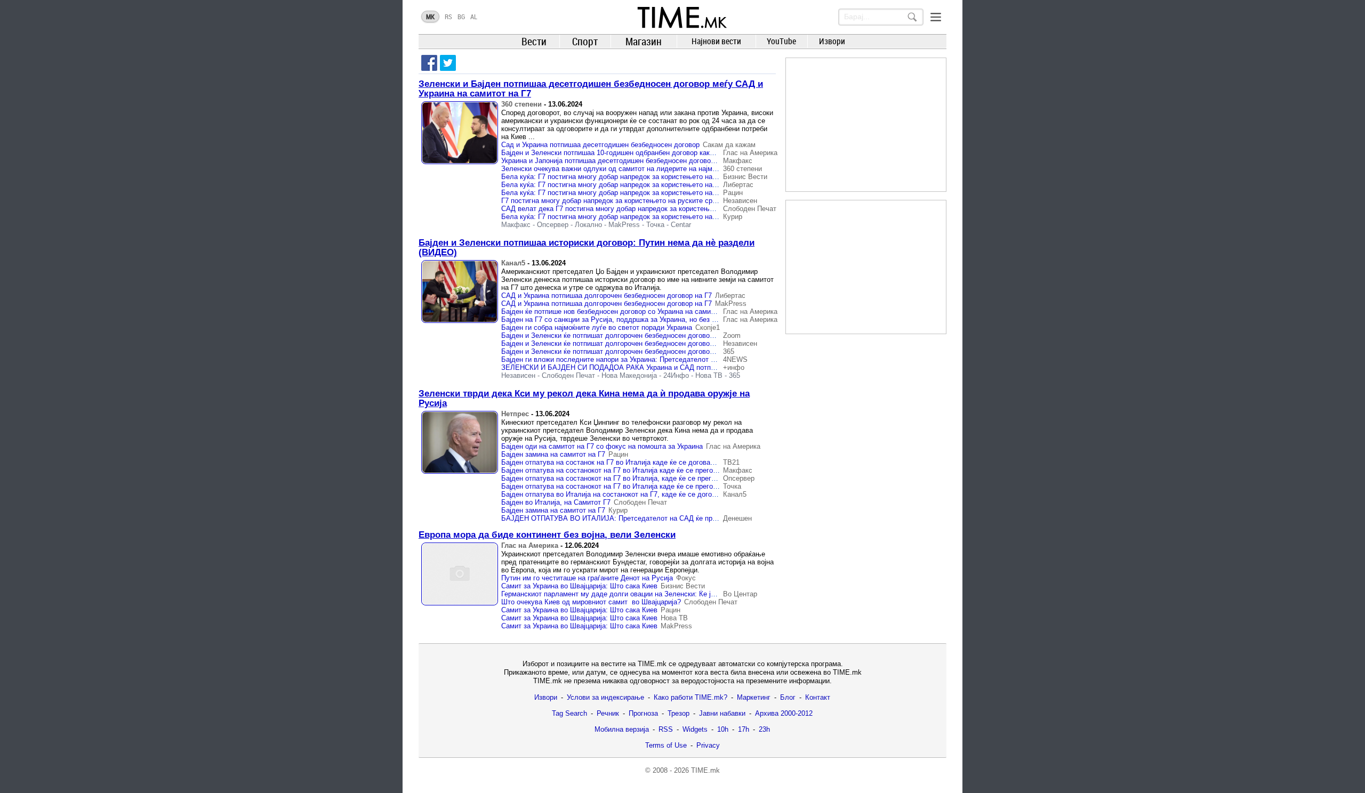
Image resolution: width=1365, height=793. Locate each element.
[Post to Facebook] (429, 63)
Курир (732, 217)
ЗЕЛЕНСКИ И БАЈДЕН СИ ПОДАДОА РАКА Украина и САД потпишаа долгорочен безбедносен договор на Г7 (679, 367)
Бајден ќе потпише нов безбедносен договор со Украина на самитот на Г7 (620, 311)
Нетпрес (515, 414)
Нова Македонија (629, 375)
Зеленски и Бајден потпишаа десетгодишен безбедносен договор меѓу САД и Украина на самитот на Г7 (591, 89)
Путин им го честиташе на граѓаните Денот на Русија (587, 578)
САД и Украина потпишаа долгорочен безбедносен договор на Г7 (606, 296)
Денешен (737, 518)
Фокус (686, 578)
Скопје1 (707, 327)
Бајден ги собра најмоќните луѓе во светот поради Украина (596, 327)
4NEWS (735, 359)
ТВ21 (731, 462)
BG (461, 16)
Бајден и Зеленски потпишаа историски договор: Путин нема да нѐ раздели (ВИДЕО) (586, 247)
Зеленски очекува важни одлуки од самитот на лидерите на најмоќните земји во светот (643, 169)
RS (448, 16)
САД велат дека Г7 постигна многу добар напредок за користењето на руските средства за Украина (663, 209)
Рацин (733, 193)
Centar (681, 225)
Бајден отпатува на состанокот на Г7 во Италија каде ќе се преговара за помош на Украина (649, 470)
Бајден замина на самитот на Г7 (553, 454)
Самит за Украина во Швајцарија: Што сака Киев (579, 586)
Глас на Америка (750, 153)
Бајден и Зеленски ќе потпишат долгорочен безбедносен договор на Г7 (617, 335)
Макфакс (737, 161)
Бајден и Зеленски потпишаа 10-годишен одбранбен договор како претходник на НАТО (641, 153)
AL (473, 16)
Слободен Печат (749, 209)
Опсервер (552, 225)
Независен (740, 201)
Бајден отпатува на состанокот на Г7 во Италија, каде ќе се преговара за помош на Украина (650, 478)
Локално (588, 225)
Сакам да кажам (729, 145)
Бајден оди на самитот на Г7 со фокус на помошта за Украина (602, 446)
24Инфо (676, 375)
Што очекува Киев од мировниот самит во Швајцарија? (591, 602)
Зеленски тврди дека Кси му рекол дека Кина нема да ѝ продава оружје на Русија (584, 398)
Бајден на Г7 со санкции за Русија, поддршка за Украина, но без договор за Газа (631, 319)
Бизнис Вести (745, 177)
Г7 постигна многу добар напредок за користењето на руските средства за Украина (636, 201)
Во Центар (740, 594)
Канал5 (513, 263)
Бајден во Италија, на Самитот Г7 (556, 502)
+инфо (733, 367)
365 (728, 351)
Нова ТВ (708, 375)
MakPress (624, 225)
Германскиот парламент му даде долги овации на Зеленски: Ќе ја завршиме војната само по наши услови (673, 594)
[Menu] (936, 17)
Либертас (738, 185)
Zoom (732, 335)
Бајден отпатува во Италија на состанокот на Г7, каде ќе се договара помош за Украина (644, 494)
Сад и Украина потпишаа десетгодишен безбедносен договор (600, 145)
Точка (655, 225)
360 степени (521, 104)
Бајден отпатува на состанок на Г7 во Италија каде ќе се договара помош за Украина (639, 462)
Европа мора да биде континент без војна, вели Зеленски (547, 535)
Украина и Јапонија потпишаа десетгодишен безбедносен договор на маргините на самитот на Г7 (658, 161)
